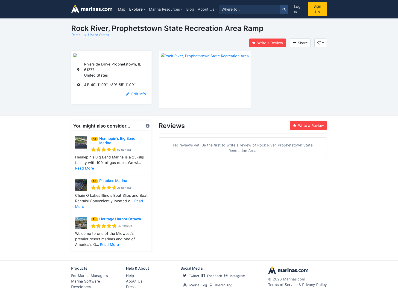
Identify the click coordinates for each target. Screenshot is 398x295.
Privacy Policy (314, 284)
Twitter (194, 276)
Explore (136, 9)
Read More (84, 168)
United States (98, 35)
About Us (206, 9)
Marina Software (85, 281)
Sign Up (317, 9)
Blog (190, 9)
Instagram (237, 276)
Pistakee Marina (113, 180)
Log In (297, 9)
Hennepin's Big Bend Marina (117, 140)
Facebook (214, 276)
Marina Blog (198, 285)
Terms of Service (283, 284)
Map (122, 9)
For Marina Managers (89, 275)
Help (130, 275)
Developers (81, 286)
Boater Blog (223, 285)
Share (303, 43)
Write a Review (270, 43)
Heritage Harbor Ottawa (120, 219)
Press (130, 286)
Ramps (77, 35)
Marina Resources (164, 9)
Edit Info (138, 94)
